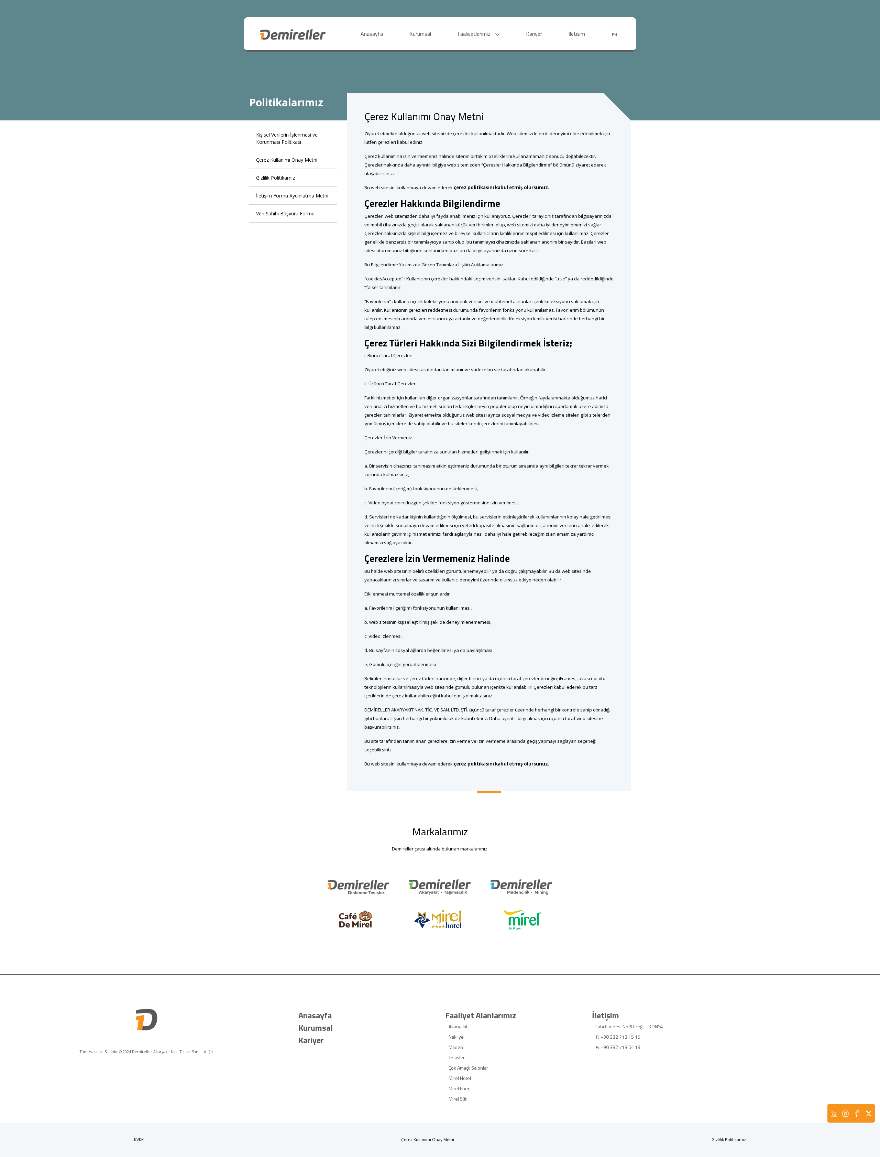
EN (614, 34)
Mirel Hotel (460, 1078)
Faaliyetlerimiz (475, 34)
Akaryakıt (458, 1026)
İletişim (577, 34)
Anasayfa (372, 34)
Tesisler (457, 1057)
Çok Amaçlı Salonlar (468, 1067)
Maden (456, 1047)
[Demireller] (293, 33)
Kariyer (534, 34)
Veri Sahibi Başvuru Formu (285, 213)
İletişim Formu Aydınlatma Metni (292, 195)
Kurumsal (420, 34)
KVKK (139, 1140)
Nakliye (456, 1036)
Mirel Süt (457, 1098)
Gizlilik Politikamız (275, 177)
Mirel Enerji (460, 1088)
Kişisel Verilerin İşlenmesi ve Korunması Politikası (287, 138)
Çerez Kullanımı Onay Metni (286, 160)
